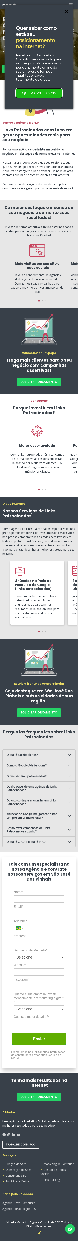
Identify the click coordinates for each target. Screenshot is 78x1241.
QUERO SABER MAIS (39, 93)
